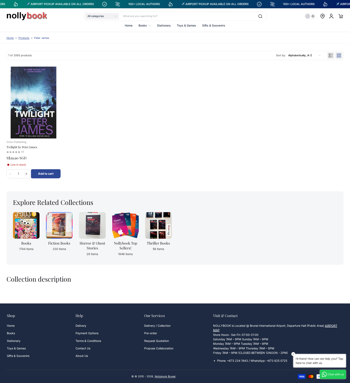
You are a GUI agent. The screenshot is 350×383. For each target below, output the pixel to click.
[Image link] (26, 235)
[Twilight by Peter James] (33, 103)
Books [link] (26, 243)
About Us (82, 355)
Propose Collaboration (158, 348)
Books (11, 333)
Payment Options (87, 333)
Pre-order (150, 333)
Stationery (13, 341)
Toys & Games (16, 348)
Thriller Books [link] (158, 243)
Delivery (81, 325)
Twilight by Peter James (21, 147)
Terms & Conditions (88, 341)
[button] (102, 16)
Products (23, 37)
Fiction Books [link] (59, 243)
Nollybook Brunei (165, 376)
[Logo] (26, 16)
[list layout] (330, 55)
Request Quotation (156, 341)
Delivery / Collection (157, 325)
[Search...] (260, 16)
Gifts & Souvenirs (18, 355)
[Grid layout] (339, 55)
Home (10, 37)
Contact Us (83, 348)
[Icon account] (331, 16)
